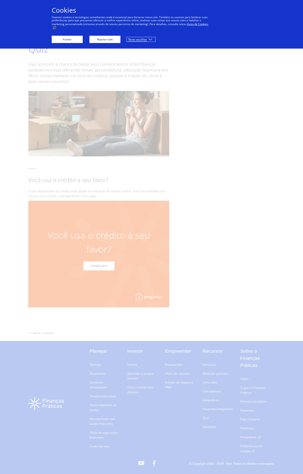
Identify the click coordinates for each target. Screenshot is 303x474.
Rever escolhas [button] (137, 39)
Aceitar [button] (67, 39)
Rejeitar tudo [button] (105, 39)
